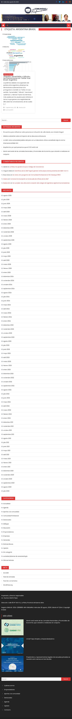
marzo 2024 (7, 313)
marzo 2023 (7, 361)
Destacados (7, 520)
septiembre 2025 (8, 240)
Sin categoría (7, 552)
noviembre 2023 (8, 329)
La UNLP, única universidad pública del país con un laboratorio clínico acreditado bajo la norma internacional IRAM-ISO (34, 141)
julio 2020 (6, 491)
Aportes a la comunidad (11, 512)
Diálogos (6, 524)
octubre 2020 (7, 479)
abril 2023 (6, 357)
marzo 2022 (7, 410)
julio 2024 (6, 297)
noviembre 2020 (8, 475)
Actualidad (6, 504)
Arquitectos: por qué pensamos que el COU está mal (20, 147)
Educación (6, 528)
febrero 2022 (7, 414)
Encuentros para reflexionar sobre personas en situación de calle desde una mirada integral (33, 132)
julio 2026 (6, 200)
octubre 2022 (7, 382)
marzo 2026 (7, 216)
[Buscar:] (31, 120)
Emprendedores (8, 532)
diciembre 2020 (8, 471)
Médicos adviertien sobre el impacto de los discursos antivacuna (24, 136)
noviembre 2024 (8, 280)
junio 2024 (6, 301)
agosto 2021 (7, 438)
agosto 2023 (7, 341)
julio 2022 (6, 394)
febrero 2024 (7, 317)
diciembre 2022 (8, 374)
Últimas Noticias (8, 560)
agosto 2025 (7, 244)
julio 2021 (6, 442)
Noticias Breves (8, 74)
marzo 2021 (7, 459)
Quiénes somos (9, 686)
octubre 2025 (7, 236)
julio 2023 (6, 345)
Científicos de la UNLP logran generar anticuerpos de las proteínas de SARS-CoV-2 (41, 171)
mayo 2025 (7, 256)
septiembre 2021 (8, 434)
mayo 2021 (6, 450)
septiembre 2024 (9, 289)
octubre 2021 (7, 430)
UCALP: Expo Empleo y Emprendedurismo (40, 639)
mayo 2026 (7, 208)
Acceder (6, 573)
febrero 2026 (7, 220)
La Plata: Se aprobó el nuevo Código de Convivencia (27, 167)
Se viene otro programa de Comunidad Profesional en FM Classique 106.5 (36, 175)
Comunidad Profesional (11, 516)
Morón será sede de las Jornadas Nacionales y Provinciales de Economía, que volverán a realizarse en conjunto (36, 152)
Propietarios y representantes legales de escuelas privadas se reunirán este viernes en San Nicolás (48, 658)
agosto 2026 (7, 195)
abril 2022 (6, 406)
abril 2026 (6, 212)
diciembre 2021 (8, 422)
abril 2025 (6, 260)
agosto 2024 (7, 293)
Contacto (7, 710)
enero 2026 (7, 224)
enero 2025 (7, 272)
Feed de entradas (9, 577)
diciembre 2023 (8, 325)
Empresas (6, 536)
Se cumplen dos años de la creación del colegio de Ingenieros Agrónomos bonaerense (41, 183)
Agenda (5, 508)
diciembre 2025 (8, 228)
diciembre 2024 (8, 276)
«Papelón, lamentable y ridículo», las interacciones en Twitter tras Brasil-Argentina (16, 78)
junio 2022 (6, 398)
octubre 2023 (7, 333)
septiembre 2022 (8, 386)
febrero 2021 (7, 463)
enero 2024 (7, 321)
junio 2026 (6, 204)
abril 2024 (6, 309)
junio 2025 (6, 252)
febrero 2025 (7, 268)
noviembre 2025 (8, 232)
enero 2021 (6, 467)
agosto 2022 (7, 390)
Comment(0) (9, 110)
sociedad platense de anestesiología (15, 556)
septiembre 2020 (8, 483)
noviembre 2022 (8, 378)
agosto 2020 (7, 487)
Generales (6, 540)
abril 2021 (6, 455)
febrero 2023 (7, 365)
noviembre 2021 (8, 426)
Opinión (5, 548)
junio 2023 (6, 349)
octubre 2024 (7, 285)
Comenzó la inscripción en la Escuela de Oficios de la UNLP (29, 179)
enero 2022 (7, 418)
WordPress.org (8, 585)
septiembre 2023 (8, 337)
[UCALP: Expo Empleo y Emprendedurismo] (12, 646)
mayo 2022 (7, 402)
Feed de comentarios (10, 581)
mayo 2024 (7, 305)
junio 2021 (6, 446)
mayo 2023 (7, 353)
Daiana (5, 179)
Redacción (22, 107)
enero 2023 (7, 370)
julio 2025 (6, 248)
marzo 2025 (7, 264)
